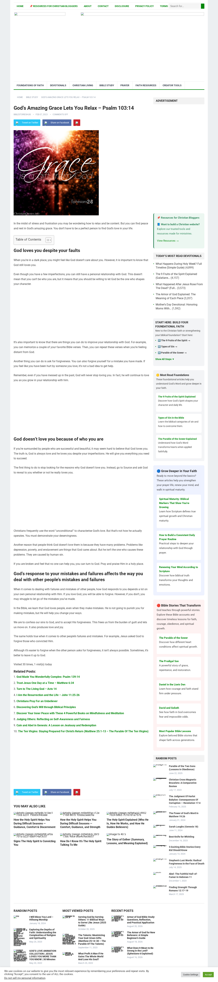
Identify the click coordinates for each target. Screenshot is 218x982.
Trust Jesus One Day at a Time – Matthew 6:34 (45, 683)
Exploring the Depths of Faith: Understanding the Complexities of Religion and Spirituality (42, 933)
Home (20, 6)
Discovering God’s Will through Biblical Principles (46, 707)
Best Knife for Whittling (181, 836)
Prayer (124, 85)
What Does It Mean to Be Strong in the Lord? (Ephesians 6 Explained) (140, 951)
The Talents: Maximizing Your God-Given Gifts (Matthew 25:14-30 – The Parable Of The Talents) (92, 939)
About (88, 6)
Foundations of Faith (30, 85)
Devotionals (58, 85)
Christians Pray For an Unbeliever (37, 701)
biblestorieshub (22, 114)
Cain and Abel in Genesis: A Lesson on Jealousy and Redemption (56, 725)
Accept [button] (208, 974)
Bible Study (106, 85)
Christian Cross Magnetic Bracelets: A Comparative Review (183, 782)
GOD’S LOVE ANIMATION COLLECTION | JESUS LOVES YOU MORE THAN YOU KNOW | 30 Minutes (42, 955)
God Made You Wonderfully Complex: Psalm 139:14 (48, 676)
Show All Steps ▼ (164, 359)
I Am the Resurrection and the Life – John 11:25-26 (48, 695)
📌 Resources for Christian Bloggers (54, 6)
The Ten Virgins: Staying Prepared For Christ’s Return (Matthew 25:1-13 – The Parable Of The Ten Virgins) (83, 731)
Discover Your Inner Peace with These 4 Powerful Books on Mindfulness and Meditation (70, 713)
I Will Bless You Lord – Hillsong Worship (41, 918)
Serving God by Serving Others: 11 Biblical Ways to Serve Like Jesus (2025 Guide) (92, 921)
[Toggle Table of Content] (47, 240)
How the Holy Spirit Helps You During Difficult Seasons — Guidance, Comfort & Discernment (34, 823)
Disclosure (122, 6)
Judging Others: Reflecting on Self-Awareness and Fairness (53, 719)
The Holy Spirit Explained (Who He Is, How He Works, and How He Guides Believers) (128, 823)
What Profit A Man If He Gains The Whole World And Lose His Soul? (90, 956)
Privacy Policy (144, 6)
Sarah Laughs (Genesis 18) (183, 826)
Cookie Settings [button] (190, 974)
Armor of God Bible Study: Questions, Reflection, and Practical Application (141, 920)
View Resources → (168, 240)
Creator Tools (172, 85)
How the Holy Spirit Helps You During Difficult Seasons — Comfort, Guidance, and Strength (80, 823)
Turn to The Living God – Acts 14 (37, 689)
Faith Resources (146, 85)
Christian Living (83, 85)
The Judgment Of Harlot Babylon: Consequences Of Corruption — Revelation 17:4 (184, 799)
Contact (103, 6)
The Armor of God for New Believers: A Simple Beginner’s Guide (141, 935)
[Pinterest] (76, 122)
